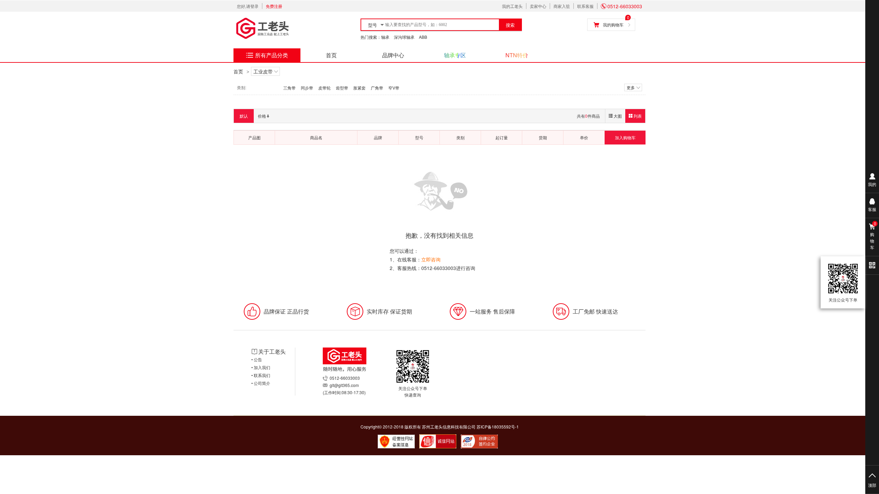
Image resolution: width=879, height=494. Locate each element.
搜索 (510, 25)
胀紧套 (359, 88)
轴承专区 (455, 55)
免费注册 (274, 6)
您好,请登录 (248, 6)
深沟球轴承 (404, 37)
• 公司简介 (260, 383)
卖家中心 (538, 6)
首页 (331, 55)
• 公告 (256, 359)
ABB (423, 37)
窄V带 (393, 88)
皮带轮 (324, 88)
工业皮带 (263, 71)
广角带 (377, 88)
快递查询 (412, 395)
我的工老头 (512, 6)
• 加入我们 (260, 367)
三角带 (289, 88)
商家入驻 (561, 6)
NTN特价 (516, 55)
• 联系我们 (260, 375)
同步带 (307, 88)
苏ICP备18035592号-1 (498, 427)
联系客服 (585, 6)
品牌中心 (393, 55)
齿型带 (342, 88)
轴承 (385, 37)
